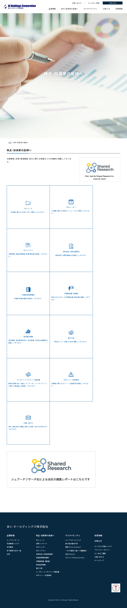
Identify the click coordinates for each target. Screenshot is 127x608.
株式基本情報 (41, 565)
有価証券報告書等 (42, 557)
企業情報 (52, 8)
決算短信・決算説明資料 (44, 554)
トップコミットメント (73, 540)
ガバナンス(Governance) (74, 557)
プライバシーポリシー (102, 550)
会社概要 (10, 547)
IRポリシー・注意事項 (43, 575)
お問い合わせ (77, 3)
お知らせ (106, 8)
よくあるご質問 (94, 3)
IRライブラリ (41, 550)
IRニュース (40, 540)
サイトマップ (99, 560)
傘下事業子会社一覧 (14, 550)
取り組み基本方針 (71, 543)
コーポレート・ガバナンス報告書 (47, 572)
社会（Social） (70, 554)
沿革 (8, 554)
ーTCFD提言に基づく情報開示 (76, 550)
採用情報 (119, 8)
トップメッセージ (13, 540)
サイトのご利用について (103, 546)
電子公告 (39, 568)
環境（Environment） (73, 547)
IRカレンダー (41, 547)
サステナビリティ (90, 8)
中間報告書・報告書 (43, 561)
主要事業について (13, 543)
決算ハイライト (41, 543)
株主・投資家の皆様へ (69, 8)
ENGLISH (112, 3)
